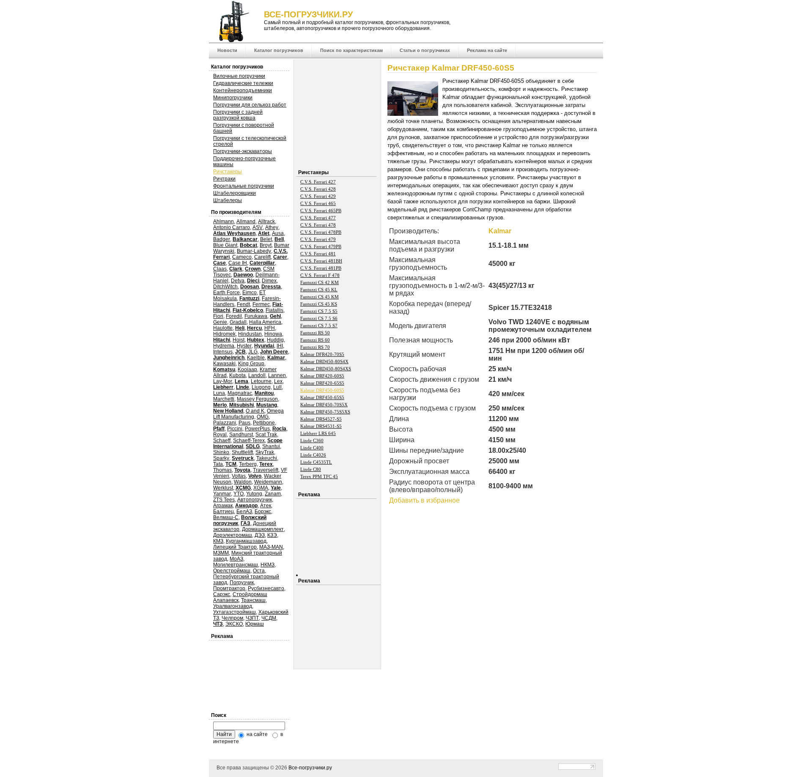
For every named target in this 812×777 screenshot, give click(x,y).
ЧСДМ (268, 618)
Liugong (261, 387)
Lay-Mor (222, 381)
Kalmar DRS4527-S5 (321, 418)
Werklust (223, 488)
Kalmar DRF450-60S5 (322, 390)
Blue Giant (225, 245)
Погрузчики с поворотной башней (243, 128)
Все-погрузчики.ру (310, 768)
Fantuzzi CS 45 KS (318, 303)
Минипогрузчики (232, 98)
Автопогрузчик (254, 500)
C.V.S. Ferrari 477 (318, 217)
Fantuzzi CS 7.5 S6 (318, 318)
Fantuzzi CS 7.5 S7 (318, 325)
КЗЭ (272, 535)
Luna (219, 393)
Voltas (239, 476)
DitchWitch (225, 287)
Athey (271, 227)
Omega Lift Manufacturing (248, 414)
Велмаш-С (226, 517)
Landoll (257, 375)
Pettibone (264, 423)
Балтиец (223, 511)
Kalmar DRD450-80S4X (324, 361)
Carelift (262, 257)
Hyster (244, 346)
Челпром (232, 618)
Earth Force (226, 292)
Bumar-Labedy (254, 251)
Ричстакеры (227, 172)
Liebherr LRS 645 (318, 433)
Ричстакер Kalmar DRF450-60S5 (450, 67)
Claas (220, 269)
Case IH (237, 263)
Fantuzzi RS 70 (315, 347)
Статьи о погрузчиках (425, 50)
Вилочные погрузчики (239, 76)
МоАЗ (236, 559)
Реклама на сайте (487, 50)
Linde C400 (312, 447)
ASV (257, 227)
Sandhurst (241, 435)
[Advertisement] (458, 565)
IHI (280, 346)
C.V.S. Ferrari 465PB (320, 210)
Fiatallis (274, 310)
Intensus (223, 352)
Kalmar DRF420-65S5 (322, 383)
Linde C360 (312, 440)
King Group (251, 364)
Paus (244, 423)
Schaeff (221, 440)
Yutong (254, 494)
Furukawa (255, 316)
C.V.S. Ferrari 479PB (320, 246)
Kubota (237, 375)
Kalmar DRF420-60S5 (322, 375)
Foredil (234, 316)
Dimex (269, 281)
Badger (221, 239)
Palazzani (224, 423)
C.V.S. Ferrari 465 (318, 203)
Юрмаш (254, 624)
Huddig (275, 340)
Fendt (243, 304)
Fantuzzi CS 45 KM (319, 296)
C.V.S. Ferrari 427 (318, 181)
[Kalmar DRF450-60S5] (414, 114)
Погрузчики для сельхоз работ (249, 105)
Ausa (278, 233)
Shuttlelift (242, 452)
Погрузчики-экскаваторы (242, 151)
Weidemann (268, 482)
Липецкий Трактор (235, 547)
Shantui (271, 446)
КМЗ (218, 541)
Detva (237, 281)
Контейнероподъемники (242, 90)
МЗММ (221, 553)
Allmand (245, 221)
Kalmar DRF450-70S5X (324, 404)
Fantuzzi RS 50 (315, 332)
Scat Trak (266, 435)
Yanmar (222, 494)
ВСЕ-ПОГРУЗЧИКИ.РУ (308, 14)
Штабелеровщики (234, 193)
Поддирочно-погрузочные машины (244, 161)
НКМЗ (267, 565)
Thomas (222, 470)
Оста (259, 571)
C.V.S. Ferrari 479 (318, 239)
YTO (238, 494)
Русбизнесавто (266, 588)
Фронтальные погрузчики (243, 186)
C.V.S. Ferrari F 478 (320, 275)
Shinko (221, 452)
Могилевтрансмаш (235, 565)
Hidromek (224, 334)
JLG (253, 352)
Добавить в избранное (424, 500)
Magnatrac (240, 393)
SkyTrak (264, 452)
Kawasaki (224, 364)
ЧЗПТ (252, 618)
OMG (263, 417)
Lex (278, 381)
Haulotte (223, 328)
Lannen (277, 375)
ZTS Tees (224, 500)
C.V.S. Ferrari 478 (318, 224)
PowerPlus (257, 429)
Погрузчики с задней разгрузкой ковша (238, 115)
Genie (220, 322)
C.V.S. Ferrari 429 (318, 196)
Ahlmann (223, 221)
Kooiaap (247, 369)
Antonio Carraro (231, 227)
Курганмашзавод (246, 541)
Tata (218, 464)
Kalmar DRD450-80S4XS (325, 368)
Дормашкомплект (263, 529)
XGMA (260, 488)
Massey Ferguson (257, 399)
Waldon (243, 482)
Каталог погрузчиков (278, 50)
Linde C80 (310, 469)
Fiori (218, 316)
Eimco (249, 292)
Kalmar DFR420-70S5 (322, 354)
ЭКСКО (234, 624)
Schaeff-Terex (249, 440)
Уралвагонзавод (232, 606)
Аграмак (223, 506)
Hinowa (273, 334)
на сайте (256, 734)
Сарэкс (221, 594)
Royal (220, 435)
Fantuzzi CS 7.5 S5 (318, 311)
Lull (277, 387)
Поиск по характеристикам (351, 50)
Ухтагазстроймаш (234, 612)
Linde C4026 (313, 454)
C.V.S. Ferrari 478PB (320, 232)
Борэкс (263, 511)
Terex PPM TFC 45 (319, 476)
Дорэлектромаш (232, 535)
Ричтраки (224, 179)
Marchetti (223, 399)
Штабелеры (227, 200)
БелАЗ (244, 511)
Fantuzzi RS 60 (315, 339)
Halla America (265, 322)
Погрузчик (242, 582)
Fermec (261, 304)
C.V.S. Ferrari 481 (318, 253)
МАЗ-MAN (271, 547)
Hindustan (250, 334)
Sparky (221, 458)
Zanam (273, 494)
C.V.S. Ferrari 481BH (321, 260)
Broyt (266, 245)
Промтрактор (229, 588)
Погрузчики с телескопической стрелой (249, 141)
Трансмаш (253, 600)
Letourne (261, 381)
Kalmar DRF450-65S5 (322, 397)
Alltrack (266, 221)
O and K (255, 411)
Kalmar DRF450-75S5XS (325, 411)
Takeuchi (266, 458)
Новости (227, 50)
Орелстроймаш (231, 571)
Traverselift (265, 470)
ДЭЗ (260, 535)
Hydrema (223, 346)
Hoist (238, 340)
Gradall (238, 322)
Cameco (242, 257)
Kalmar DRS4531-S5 (321, 426)
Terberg (248, 464)
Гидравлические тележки (243, 83)
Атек (265, 506)
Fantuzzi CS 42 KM (319, 282)
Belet (266, 239)
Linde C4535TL (316, 462)
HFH (269, 328)
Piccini (234, 429)
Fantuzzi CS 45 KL (318, 289)
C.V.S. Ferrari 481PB (320, 268)
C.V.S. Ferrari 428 (318, 189)
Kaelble (256, 358)
